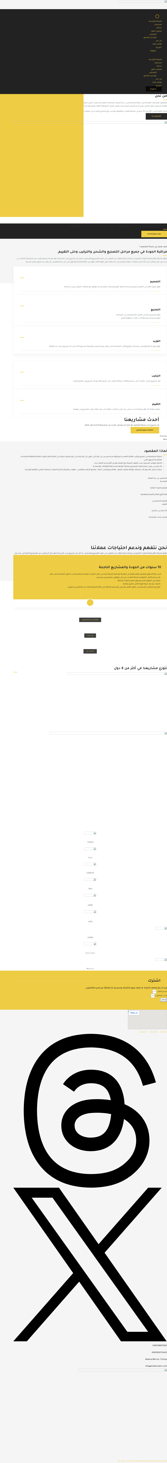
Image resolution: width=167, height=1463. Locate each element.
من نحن (159, 41)
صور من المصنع (150, 38)
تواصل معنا (157, 44)
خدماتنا (159, 28)
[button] (90, 56)
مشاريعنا (158, 25)
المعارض (153, 34)
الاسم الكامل (162, 992)
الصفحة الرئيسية (155, 21)
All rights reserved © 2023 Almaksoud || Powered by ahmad (142, 1461)
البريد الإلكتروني (161, 996)
